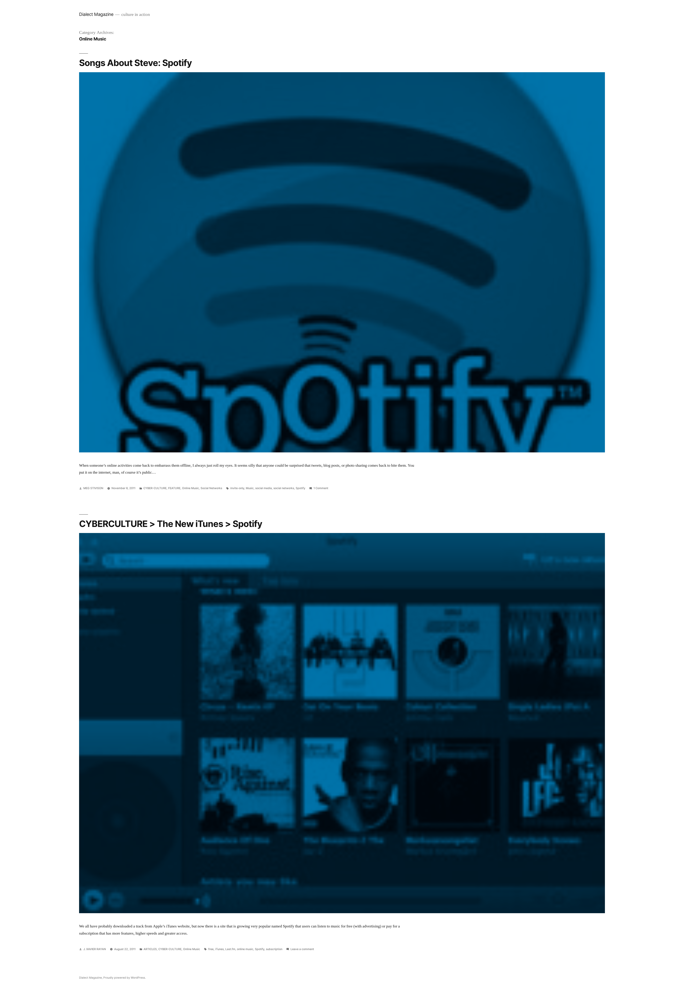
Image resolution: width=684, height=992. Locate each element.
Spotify (300, 488)
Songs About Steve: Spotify (135, 62)
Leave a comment (302, 949)
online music (245, 949)
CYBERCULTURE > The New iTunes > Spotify (170, 523)
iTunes (219, 949)
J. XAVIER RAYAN (94, 949)
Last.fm (230, 949)
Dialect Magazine (96, 14)
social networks (283, 488)
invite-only (237, 488)
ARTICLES (150, 949)
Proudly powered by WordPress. (124, 977)
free (211, 949)
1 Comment (321, 488)
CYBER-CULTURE (155, 488)
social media (263, 488)
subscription (274, 949)
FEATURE (174, 488)
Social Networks (211, 488)
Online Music (190, 488)
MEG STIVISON (93, 488)
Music (250, 488)
